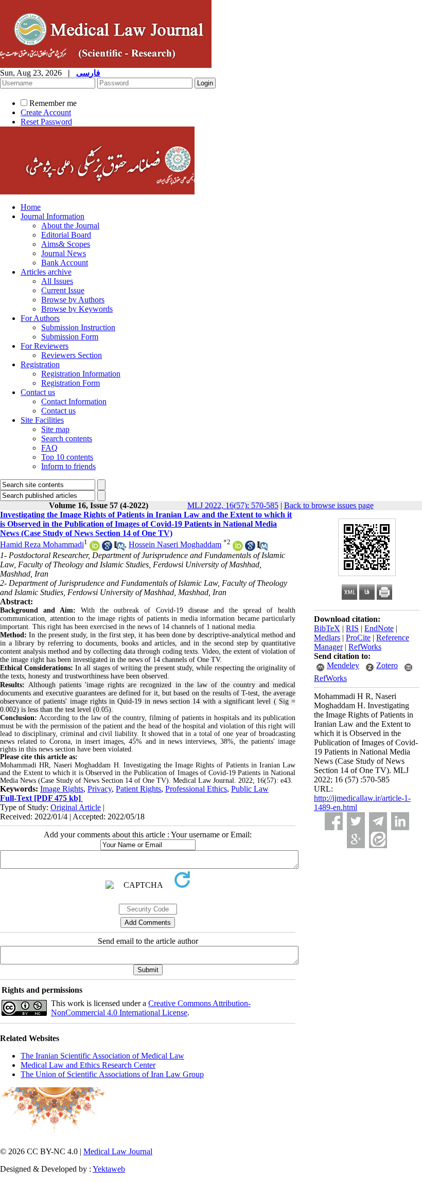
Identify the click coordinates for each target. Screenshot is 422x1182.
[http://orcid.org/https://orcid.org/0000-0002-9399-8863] (238, 548)
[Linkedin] (400, 821)
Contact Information (74, 401)
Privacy (99, 788)
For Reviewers (44, 346)
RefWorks (364, 646)
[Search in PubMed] (119, 548)
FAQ (49, 447)
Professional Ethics (196, 788)
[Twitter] (356, 821)
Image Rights (61, 788)
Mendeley (343, 665)
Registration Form (70, 383)
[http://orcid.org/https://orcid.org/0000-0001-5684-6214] (95, 548)
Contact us (38, 392)
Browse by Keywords (77, 309)
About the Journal (70, 225)
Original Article (75, 807)
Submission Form (69, 336)
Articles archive (46, 271)
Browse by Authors (72, 299)
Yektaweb (109, 1169)
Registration (40, 364)
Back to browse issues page (329, 505)
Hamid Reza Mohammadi (42, 544)
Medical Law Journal (117, 1151)
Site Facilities (42, 420)
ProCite (358, 637)
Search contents (66, 438)
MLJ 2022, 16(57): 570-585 (232, 505)
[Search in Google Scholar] (107, 548)
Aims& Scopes (65, 244)
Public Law (250, 788)
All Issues (57, 281)
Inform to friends (68, 466)
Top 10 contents (67, 457)
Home (31, 207)
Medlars (327, 637)
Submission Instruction (78, 327)
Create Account (46, 112)
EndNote (379, 628)
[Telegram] (378, 821)
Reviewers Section (71, 355)
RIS (352, 628)
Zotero (387, 665)
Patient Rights (138, 788)
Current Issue (62, 290)
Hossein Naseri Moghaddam (175, 544)
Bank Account (64, 262)
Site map (55, 429)
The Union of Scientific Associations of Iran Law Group (112, 1074)
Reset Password (46, 121)
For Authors (40, 318)
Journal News (63, 253)
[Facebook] (334, 821)
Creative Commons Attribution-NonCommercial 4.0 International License (151, 1008)
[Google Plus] (356, 839)
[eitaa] (378, 839)
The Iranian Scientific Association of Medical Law (102, 1055)
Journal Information (52, 216)
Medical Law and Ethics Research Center (88, 1065)
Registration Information (80, 373)
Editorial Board (66, 234)
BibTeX (327, 628)
